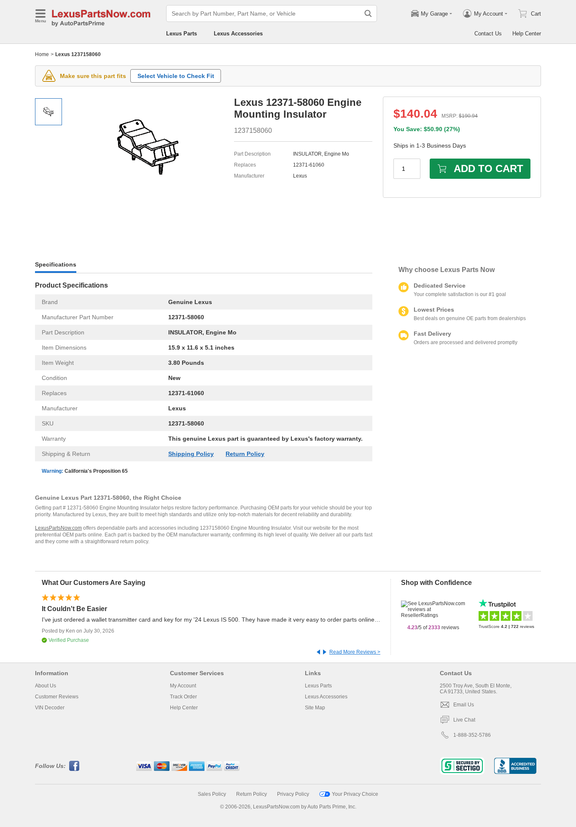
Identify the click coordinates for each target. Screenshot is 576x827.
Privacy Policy (293, 794)
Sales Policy (212, 794)
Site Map (315, 708)
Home (42, 54)
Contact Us (488, 33)
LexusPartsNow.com (58, 528)
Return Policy (245, 453)
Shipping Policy (191, 453)
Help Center (526, 33)
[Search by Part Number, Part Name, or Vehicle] (368, 13)
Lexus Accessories (238, 33)
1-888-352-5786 (472, 735)
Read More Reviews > (354, 652)
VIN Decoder (50, 708)
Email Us (463, 705)
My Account (183, 686)
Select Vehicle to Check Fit (175, 76)
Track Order (183, 697)
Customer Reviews (56, 697)
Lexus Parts (181, 33)
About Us (45, 686)
